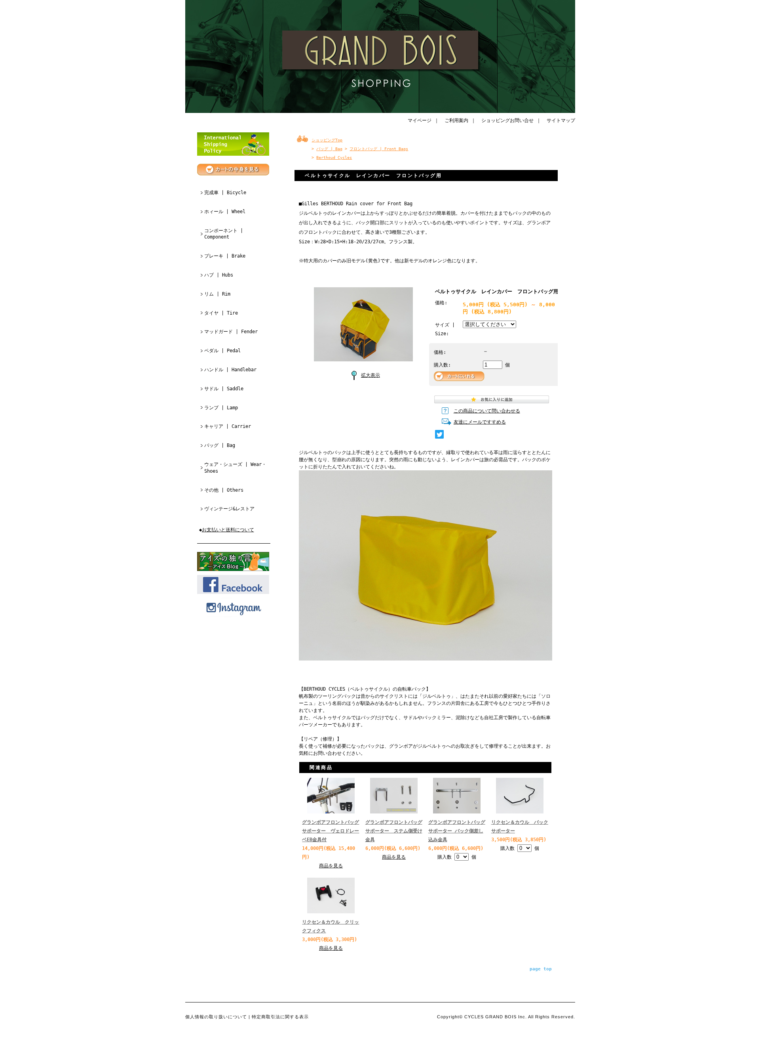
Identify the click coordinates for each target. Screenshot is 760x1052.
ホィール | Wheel (224, 211)
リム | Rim (217, 294)
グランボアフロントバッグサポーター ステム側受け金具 (393, 830)
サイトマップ (561, 120)
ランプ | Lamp (221, 407)
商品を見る (331, 866)
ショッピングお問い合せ (507, 120)
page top (541, 969)
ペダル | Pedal (222, 350)
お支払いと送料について (228, 530)
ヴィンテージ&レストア (229, 509)
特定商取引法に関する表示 (280, 1016)
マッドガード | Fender (231, 331)
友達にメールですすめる (480, 422)
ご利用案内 (456, 120)
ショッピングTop (327, 140)
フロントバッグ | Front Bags (379, 149)
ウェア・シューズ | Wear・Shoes (235, 468)
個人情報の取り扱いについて (216, 1016)
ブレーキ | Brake (224, 256)
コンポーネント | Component (223, 234)
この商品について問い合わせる (487, 411)
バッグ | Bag (219, 445)
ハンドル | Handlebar (230, 369)
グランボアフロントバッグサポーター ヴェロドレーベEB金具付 (330, 830)
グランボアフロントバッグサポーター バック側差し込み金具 (456, 830)
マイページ (419, 120)
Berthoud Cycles (334, 157)
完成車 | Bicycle (225, 192)
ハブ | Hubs (218, 275)
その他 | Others (223, 490)
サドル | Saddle (223, 388)
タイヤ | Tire (221, 313)
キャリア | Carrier (227, 426)
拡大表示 (370, 375)
